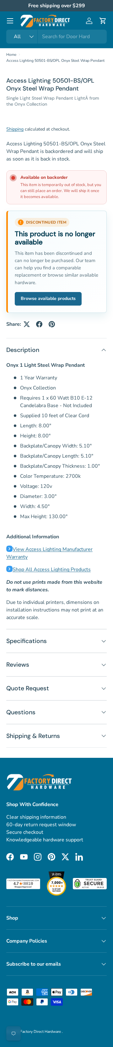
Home (11, 54)
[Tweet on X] (26, 324)
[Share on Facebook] (39, 324)
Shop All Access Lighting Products (52, 569)
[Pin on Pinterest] (52, 324)
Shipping (15, 129)
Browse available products (48, 298)
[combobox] (56, 37)
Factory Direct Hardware (41, 1031)
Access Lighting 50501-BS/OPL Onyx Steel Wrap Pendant (55, 60)
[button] (103, 21)
